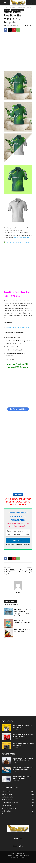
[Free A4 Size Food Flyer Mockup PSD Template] (6, 727)
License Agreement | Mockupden (13, 855)
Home (5, 7)
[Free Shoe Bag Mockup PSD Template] (8, 633)
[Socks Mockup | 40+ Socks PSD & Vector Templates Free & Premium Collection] (6, 770)
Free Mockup (12, 7)
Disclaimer (26, 855)
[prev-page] (5, 638)
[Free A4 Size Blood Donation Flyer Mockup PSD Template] (6, 736)
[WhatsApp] (18, 30)
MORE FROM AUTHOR (11, 604)
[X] (10, 30)
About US (13, 853)
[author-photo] (18, 590)
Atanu (6, 25)
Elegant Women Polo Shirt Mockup (17, 328)
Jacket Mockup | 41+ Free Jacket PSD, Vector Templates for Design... (23, 760)
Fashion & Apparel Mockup (24, 7)
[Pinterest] (14, 30)
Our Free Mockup (8, 12)
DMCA (23, 857)
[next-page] (8, 638)
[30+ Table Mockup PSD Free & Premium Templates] (6, 779)
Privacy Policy (20, 853)
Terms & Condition (15, 857)
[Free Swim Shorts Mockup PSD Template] (8, 624)
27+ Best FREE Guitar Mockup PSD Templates (10, 572)
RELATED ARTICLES (10, 602)
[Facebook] (5, 30)
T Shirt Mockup (16, 12)
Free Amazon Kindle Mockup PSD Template (25, 571)
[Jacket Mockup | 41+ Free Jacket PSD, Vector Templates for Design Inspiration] (6, 760)
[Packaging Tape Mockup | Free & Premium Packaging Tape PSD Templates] (8, 611)
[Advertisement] (18, 52)
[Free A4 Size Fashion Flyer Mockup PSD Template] (6, 745)
